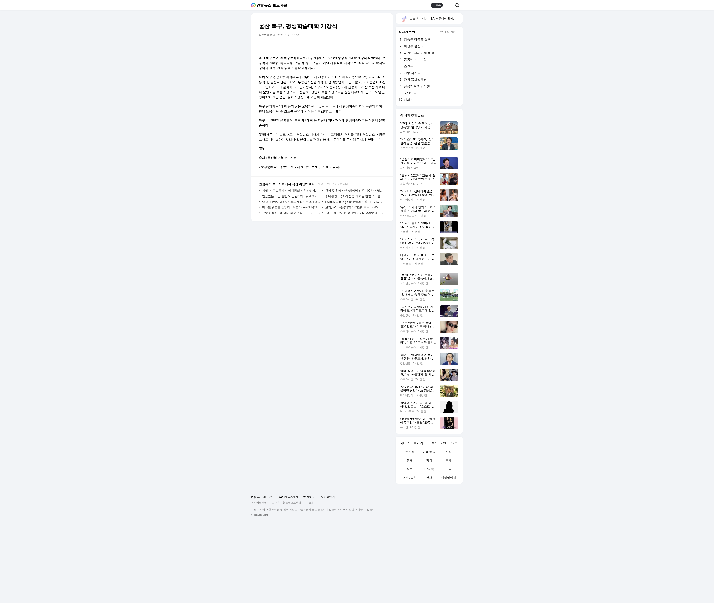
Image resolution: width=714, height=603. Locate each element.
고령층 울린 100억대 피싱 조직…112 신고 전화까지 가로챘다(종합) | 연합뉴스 (291, 213)
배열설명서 (448, 477)
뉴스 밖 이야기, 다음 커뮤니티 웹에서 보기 (436, 18)
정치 (429, 460)
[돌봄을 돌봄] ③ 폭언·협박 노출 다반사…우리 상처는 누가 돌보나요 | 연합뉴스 (354, 202)
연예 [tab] (443, 443)
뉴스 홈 (410, 452)
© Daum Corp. (260, 514)
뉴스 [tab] (434, 443)
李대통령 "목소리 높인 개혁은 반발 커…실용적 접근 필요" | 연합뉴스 (354, 196)
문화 (410, 469)
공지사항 (306, 497)
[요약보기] (352, 46)
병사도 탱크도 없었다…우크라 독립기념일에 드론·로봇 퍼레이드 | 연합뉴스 (291, 207)
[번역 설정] (366, 46)
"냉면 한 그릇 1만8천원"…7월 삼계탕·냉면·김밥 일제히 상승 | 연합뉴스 (354, 213)
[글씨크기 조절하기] (374, 46)
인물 (448, 469)
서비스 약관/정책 (325, 497)
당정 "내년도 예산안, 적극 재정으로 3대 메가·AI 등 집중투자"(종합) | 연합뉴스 (291, 202)
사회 (448, 452)
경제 (410, 460)
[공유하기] (449, 5)
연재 (429, 477)
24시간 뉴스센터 (288, 497)
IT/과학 (429, 469)
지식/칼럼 (409, 477)
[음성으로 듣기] (359, 46)
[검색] (458, 5)
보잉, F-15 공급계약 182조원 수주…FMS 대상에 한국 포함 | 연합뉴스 (354, 207)
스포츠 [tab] (453, 443)
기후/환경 (429, 452)
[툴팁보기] (458, 32)
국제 (448, 460)
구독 (438, 5)
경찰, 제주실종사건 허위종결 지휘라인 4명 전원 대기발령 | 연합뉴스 (291, 190)
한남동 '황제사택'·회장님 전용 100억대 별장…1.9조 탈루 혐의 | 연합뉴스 (354, 190)
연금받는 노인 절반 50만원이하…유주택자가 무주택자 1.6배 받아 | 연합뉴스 (291, 196)
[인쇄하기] (381, 46)
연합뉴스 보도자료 (272, 5)
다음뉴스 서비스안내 (263, 497)
